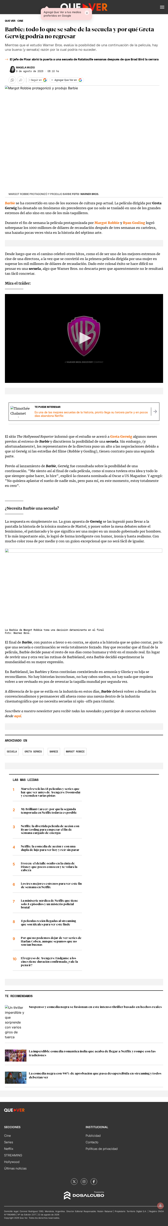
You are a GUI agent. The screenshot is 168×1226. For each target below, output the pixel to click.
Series (8, 1142)
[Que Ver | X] (74, 1181)
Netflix (8, 1149)
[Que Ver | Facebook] (94, 1181)
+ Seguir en (35, 80)
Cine (7, 1136)
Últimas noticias (15, 1168)
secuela (12, 751)
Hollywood (11, 1162)
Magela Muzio (25, 67)
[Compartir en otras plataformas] (20, 80)
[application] (84, 338)
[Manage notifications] (160, 1205)
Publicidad (93, 1136)
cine (20, 21)
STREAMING (13, 1155)
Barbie (10, 203)
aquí (17, 716)
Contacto (92, 1142)
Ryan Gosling (134, 223)
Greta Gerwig (33, 751)
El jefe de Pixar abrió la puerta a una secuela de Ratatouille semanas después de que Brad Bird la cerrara (84, 59)
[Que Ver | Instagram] (84, 1181)
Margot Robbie (106, 223)
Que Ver (10, 21)
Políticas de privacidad (102, 1149)
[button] (162, 7)
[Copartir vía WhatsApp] (12, 80)
